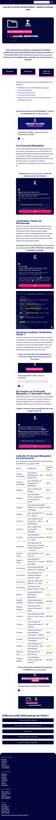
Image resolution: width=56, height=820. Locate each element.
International (4, 761)
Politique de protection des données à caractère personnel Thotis (14, 815)
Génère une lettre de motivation (28, 720)
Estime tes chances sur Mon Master (28, 742)
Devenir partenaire (5, 809)
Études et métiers (5, 791)
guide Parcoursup (36, 173)
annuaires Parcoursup (40, 55)
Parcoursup (30, 464)
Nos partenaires (5, 807)
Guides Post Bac (5, 766)
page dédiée (46, 357)
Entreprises (4, 795)
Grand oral (3, 764)
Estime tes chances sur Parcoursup (28, 737)
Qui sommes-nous (5, 811)
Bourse (3, 782)
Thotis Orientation (43, 113)
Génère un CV (28, 731)
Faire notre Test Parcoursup (27, 95)
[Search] (48, 2)
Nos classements (5, 806)
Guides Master (4, 785)
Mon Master (4, 783)
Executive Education (6, 793)
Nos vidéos (3, 804)
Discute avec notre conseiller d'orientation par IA (28, 725)
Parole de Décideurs (6, 798)
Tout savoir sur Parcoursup (26, 92)
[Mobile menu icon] (52, 2)
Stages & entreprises (6, 796)
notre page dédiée (40, 670)
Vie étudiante (4, 780)
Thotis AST (3, 775)
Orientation (3, 759)
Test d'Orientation (5, 767)
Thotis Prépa (4, 774)
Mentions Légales (5, 812)
